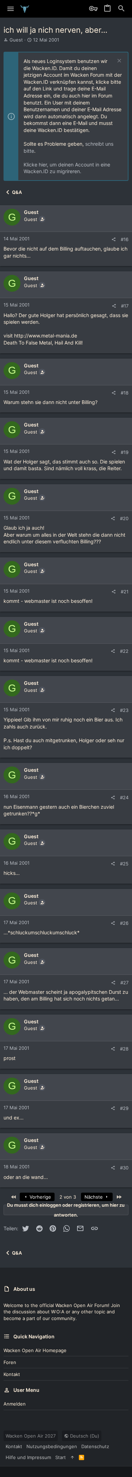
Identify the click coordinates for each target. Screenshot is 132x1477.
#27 (124, 982)
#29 (124, 1108)
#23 (124, 710)
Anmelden (15, 1404)
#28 (124, 1049)
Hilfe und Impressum (28, 1457)
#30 (124, 1167)
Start (60, 1457)
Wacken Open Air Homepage (35, 1350)
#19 (124, 452)
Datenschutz (95, 1446)
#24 (124, 797)
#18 (124, 393)
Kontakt (12, 1374)
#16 (124, 239)
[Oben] (72, 1457)
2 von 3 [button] (67, 1197)
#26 (124, 923)
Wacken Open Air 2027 (31, 1436)
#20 (124, 518)
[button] (11, 8)
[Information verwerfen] (118, 61)
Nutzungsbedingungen (51, 1446)
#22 (124, 651)
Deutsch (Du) (84, 1436)
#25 (124, 863)
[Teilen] (113, 239)
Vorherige (39, 1197)
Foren (10, 1362)
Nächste (94, 1197)
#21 (124, 591)
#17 (124, 306)
